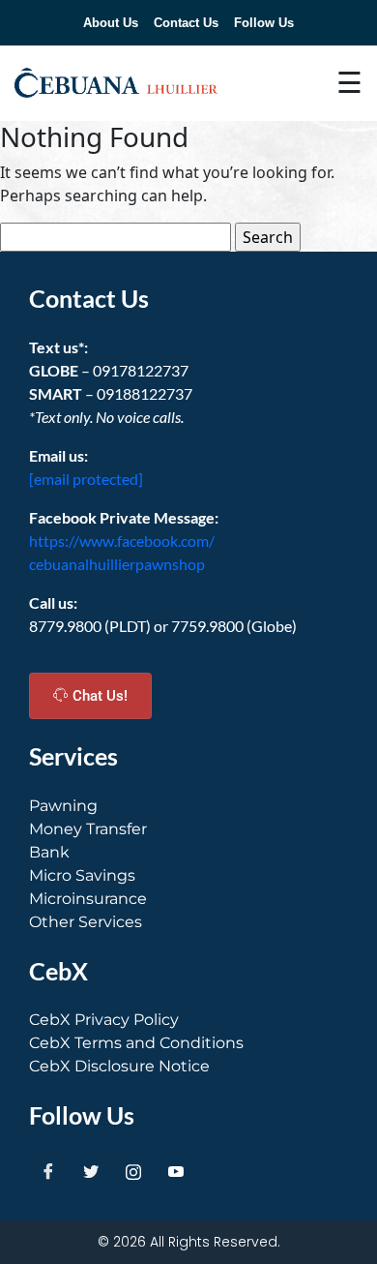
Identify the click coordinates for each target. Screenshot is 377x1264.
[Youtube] (175, 1172)
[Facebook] (48, 1172)
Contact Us (186, 22)
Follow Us (264, 22)
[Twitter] (90, 1172)
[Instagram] (133, 1172)
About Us (110, 22)
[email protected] (86, 478)
